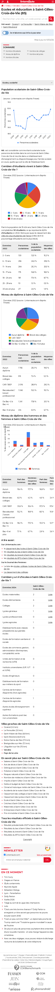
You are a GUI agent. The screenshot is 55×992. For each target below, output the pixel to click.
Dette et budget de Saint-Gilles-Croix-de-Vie (23, 784)
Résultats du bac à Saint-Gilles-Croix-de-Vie (22, 828)
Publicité (41, 955)
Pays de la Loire (11, 753)
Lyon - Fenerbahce (12, 893)
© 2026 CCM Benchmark (28, 962)
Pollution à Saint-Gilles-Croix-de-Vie (19, 771)
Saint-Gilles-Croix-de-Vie (32, 6)
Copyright (27, 839)
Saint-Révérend (10, 27)
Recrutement (27, 958)
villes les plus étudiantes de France (16, 236)
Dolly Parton (9, 896)
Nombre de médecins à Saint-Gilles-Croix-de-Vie (25, 777)
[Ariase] (14, 989)
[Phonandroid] (41, 989)
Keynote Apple (10, 887)
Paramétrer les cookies (11, 960)
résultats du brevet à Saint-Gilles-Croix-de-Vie (26, 555)
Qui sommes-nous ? (10, 955)
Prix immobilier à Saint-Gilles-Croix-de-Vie (22, 813)
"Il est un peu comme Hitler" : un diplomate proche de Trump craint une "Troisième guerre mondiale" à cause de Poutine (28, 922)
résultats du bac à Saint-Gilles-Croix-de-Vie (25, 552)
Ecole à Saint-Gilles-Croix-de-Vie (18, 800)
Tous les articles (11, 958)
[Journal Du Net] (14, 978)
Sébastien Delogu (12, 890)
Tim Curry (8, 877)
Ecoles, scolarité (10, 83)
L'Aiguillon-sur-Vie (12, 747)
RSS (19, 958)
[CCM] (41, 973)
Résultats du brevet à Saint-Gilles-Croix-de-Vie (24, 832)
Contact (49, 955)
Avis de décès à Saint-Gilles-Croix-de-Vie (21, 764)
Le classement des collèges (16, 572)
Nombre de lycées (36, 54)
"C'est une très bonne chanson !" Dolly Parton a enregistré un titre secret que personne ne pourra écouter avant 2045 (26, 912)
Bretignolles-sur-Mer (13, 743)
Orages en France (11, 880)
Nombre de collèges (37, 51)
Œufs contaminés (12, 883)
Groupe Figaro (47, 960)
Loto (6, 906)
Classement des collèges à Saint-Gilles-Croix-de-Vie (26, 794)
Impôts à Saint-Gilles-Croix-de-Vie (19, 781)
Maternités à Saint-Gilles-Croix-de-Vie (20, 807)
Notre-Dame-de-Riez (13, 740)
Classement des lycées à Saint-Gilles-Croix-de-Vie (25, 797)
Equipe (21, 955)
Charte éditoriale (31, 955)
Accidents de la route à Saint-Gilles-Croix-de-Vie (24, 790)
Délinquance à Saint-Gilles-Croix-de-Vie (21, 768)
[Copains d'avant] (14, 984)
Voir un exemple (44, 855)
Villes (8, 6)
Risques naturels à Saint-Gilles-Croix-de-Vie (23, 774)
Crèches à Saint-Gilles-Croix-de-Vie (19, 803)
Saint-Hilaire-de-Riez (44, 24)
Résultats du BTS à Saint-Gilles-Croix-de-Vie (23, 835)
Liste (50, 594)
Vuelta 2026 (9, 900)
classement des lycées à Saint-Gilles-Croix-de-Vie (27, 548)
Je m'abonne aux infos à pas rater (25, 33)
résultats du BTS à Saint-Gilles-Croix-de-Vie (25, 558)
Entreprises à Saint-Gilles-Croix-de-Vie (20, 810)
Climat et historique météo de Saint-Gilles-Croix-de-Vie (28, 787)
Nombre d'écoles (12, 57)
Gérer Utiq (24, 960)
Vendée (16, 6)
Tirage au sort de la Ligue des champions (22, 903)
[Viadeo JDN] (41, 984)
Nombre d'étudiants (13, 51)
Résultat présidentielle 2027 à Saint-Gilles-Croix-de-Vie (28, 825)
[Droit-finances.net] (41, 978)
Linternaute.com (13, 855)
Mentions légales (35, 960)
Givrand (15, 24)
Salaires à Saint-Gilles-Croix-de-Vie (19, 761)
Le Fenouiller (26, 24)
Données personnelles (41, 958)
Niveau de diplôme (13, 54)
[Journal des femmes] (14, 973)
